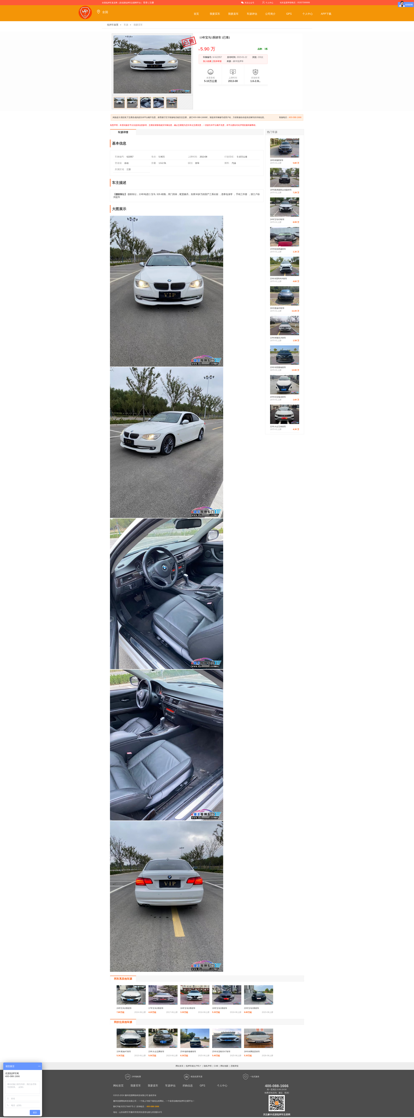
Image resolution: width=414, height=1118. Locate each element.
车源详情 (123, 132)
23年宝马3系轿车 (251, 1008)
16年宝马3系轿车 (187, 1008)
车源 (126, 24)
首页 (196, 13)
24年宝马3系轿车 (124, 1008)
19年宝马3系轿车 (219, 1008)
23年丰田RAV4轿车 (278, 278)
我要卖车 (233, 13)
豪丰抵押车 (238, 61)
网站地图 (224, 1066)
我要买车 (215, 13)
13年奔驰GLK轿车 (278, 338)
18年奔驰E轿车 (276, 160)
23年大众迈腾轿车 (156, 1051)
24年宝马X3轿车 (277, 219)
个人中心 (269, 3)
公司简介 (270, 13)
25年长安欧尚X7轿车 (221, 1051)
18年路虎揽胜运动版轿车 (281, 190)
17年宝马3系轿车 (155, 1008)
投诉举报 (217, 61)
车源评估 (252, 13)
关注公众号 (249, 3)
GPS (289, 13)
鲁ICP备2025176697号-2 (124, 1106)
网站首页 (179, 1066)
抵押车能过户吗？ (193, 1066)
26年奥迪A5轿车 (277, 308)
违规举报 (234, 1066)
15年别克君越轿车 (278, 249)
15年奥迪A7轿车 (124, 1051)
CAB (216, 1066)
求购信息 (187, 1085)
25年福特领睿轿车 (188, 1051)
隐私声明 (208, 1066)
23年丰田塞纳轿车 (278, 367)
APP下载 (326, 13)
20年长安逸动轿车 (278, 397)
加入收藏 (207, 61)
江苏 (129, 169)
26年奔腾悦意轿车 (252, 1051)
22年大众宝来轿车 (278, 426)
